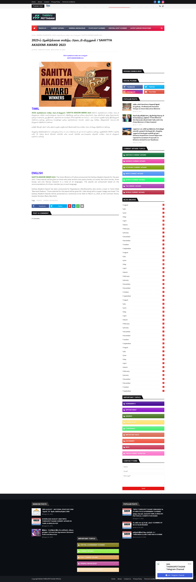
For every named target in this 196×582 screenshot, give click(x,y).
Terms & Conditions (68, 2)
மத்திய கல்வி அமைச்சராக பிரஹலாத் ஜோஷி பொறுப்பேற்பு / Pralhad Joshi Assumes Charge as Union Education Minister (146, 106)
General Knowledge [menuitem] (77, 28)
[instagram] (163, 1)
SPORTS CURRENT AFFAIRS (135, 180)
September (143, 248)
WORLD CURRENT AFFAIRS (135, 192)
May (143, 217)
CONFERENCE (130, 429)
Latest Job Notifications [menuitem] (140, 28)
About (40, 2)
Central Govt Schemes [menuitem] (118, 28)
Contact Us (127, 579)
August (143, 205)
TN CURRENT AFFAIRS (133, 186)
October (143, 244)
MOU (127, 447)
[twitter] (159, 1)
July (143, 209)
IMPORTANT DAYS (132, 435)
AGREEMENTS (131, 404)
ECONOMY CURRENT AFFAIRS (136, 167)
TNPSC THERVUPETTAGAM (41, 50)
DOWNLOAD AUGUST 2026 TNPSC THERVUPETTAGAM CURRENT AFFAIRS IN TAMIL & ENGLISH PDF (57, 521)
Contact (46, 2)
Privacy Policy (55, 2)
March (143, 225)
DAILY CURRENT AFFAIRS (89, 557)
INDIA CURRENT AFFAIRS (134, 174)
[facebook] (155, 1)
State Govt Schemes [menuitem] (97, 28)
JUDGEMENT (130, 441)
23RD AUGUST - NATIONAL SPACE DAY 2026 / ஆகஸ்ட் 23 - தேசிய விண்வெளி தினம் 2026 (79, 6)
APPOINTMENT (131, 410)
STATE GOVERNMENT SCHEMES (91, 570)
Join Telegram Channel (175, 575)
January (143, 233)
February (143, 229)
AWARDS (39, 200)
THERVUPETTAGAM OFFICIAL (52, 579)
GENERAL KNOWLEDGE (44, 35)
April (143, 221)
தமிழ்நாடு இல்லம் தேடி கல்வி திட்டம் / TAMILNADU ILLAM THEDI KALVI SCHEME (147, 533)
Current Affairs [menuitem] (57, 28)
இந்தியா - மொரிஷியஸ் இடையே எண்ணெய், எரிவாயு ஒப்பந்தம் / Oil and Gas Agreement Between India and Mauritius (58, 532)
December (143, 237)
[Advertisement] (123, 17)
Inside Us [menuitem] (42, 28)
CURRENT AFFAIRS (86, 551)
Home (34, 2)
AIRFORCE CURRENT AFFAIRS (136, 155)
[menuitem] (34, 28)
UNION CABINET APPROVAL (136, 453)
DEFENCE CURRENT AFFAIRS (135, 161)
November (143, 241)
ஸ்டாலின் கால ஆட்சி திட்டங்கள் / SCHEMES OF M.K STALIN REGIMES (147, 524)
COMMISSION (131, 422)
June (143, 213)
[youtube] (154, 92)
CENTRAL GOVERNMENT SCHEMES (92, 545)
